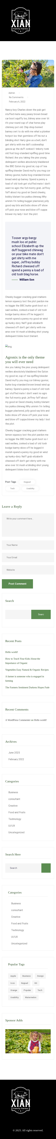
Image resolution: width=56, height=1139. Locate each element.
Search (9, 600)
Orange (13, 990)
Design (40, 976)
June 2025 (14, 752)
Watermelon (30, 997)
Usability (30, 488)
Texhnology (14, 819)
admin (12, 93)
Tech (12, 488)
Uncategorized (16, 832)
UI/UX (11, 825)
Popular (27, 990)
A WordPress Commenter (17, 720)
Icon (12, 983)
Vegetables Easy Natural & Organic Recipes (27, 669)
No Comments (16, 97)
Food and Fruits (16, 812)
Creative (13, 805)
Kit (36, 983)
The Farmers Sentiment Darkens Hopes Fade (27, 687)
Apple (13, 976)
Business (13, 792)
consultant (14, 799)
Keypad (27, 482)
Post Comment (17, 583)
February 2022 (16, 759)
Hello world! (11, 652)
